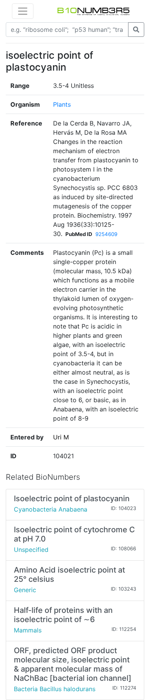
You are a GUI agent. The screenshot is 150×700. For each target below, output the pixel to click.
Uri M (61, 437)
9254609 (106, 234)
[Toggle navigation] (22, 11)
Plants (62, 104)
